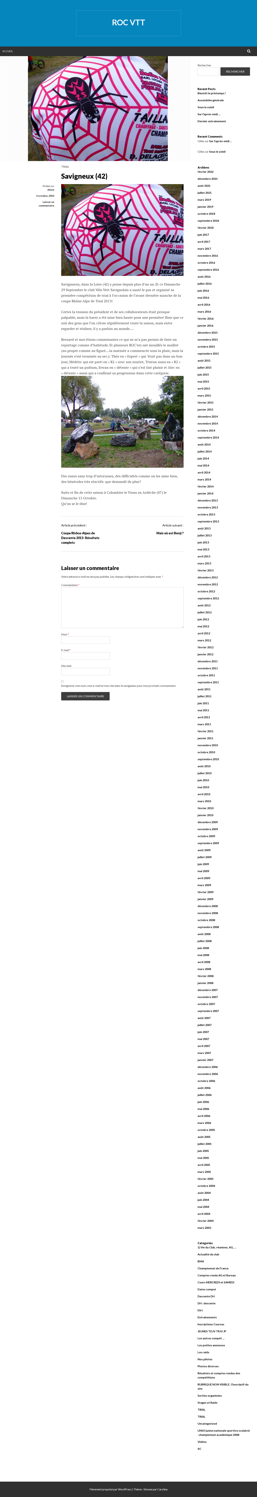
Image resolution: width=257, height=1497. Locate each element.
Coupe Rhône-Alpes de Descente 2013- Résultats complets (80, 537)
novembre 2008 (208, 913)
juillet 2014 (205, 451)
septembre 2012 (208, 598)
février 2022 (205, 171)
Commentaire (70, 585)
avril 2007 (204, 1045)
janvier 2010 (205, 815)
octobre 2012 (206, 591)
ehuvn (50, 189)
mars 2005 (204, 1171)
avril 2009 (204, 878)
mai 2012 (203, 626)
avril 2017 (204, 241)
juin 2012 (203, 619)
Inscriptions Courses (211, 1324)
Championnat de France (213, 1268)
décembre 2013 (208, 500)
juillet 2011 (205, 696)
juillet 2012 (205, 612)
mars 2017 (204, 248)
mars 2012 (204, 640)
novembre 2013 (208, 507)
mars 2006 (204, 1122)
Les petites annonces (211, 1345)
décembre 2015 (208, 332)
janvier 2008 (205, 983)
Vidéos (202, 1441)
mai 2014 (203, 465)
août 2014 (204, 444)
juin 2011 (203, 703)
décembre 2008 (208, 906)
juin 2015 (203, 374)
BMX (201, 1261)
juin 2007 (203, 1031)
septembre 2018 (208, 220)
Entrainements (207, 1317)
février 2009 (205, 892)
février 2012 (205, 647)
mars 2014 (204, 479)
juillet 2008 (205, 941)
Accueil (7, 51)
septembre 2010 (208, 759)
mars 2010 (204, 801)
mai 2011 (203, 710)
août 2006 (204, 1087)
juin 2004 (203, 1199)
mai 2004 (203, 1206)
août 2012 (204, 605)
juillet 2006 (205, 1094)
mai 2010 (203, 787)
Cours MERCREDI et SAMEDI (216, 1282)
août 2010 (204, 766)
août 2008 (204, 934)
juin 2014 (203, 458)
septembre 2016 (208, 269)
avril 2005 (204, 1164)
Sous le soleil (206, 107)
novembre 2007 (208, 997)
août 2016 (204, 276)
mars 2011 (204, 724)
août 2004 (204, 1192)
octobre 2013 (206, 514)
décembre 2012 (208, 577)
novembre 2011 (208, 668)
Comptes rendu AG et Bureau (217, 1275)
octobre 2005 (206, 1129)
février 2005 (205, 1178)
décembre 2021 (208, 178)
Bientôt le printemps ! (212, 93)
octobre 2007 (206, 1004)
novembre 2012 (208, 584)
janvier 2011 (205, 738)
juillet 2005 (205, 1143)
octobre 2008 (206, 920)
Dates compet (207, 1289)
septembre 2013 (208, 521)
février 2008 (205, 976)
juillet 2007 (205, 1024)
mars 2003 (204, 1227)
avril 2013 (204, 556)
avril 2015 (204, 388)
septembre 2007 (208, 1011)
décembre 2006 (208, 1066)
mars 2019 (204, 199)
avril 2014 (204, 472)
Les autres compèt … (211, 1338)
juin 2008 (203, 948)
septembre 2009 (208, 843)
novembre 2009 (208, 829)
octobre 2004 (206, 1185)
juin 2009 (203, 864)
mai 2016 (203, 297)
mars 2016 (204, 311)
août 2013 (204, 528)
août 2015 (204, 360)
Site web (66, 665)
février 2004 (205, 1220)
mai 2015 (203, 381)
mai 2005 (203, 1157)
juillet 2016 (205, 283)
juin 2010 (203, 780)
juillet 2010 (205, 773)
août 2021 (204, 185)
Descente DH (206, 1296)
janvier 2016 (205, 325)
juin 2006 (203, 1101)
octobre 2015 (206, 346)
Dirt (200, 1310)
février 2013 (205, 570)
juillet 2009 (205, 857)
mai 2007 (203, 1038)
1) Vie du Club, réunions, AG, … (217, 1247)
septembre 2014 (208, 437)
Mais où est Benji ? (170, 533)
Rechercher (204, 65)
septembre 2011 (208, 682)
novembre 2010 (208, 745)
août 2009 (204, 850)
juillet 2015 (205, 367)
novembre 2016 (208, 255)
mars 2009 (204, 885)
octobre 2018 (206, 213)
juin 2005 (203, 1150)
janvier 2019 (205, 206)
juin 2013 (203, 542)
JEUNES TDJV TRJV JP (212, 1331)
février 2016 (205, 318)
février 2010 (205, 808)
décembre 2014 (208, 416)
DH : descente (207, 1303)
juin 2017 (203, 234)
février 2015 (205, 402)
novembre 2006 (208, 1073)
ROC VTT (128, 22)
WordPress (124, 1489)
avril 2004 (204, 1213)
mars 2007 (204, 1052)
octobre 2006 (206, 1080)
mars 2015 (204, 395)
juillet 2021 (205, 192)
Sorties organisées (210, 1395)
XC (199, 1448)
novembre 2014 (208, 423)
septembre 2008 (208, 927)
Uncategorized (207, 1423)
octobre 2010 (206, 752)
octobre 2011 (206, 675)
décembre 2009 (208, 822)
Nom (65, 634)
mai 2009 (203, 871)
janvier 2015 (205, 409)
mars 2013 (204, 563)
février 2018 (205, 227)
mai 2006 (203, 1108)
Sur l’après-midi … (209, 114)
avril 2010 (204, 794)
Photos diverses (208, 1366)
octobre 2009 (206, 836)
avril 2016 (204, 304)
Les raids (203, 1352)
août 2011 (204, 689)
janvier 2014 (205, 493)
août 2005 (204, 1136)
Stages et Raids (207, 1402)
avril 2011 (204, 717)
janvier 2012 (205, 654)
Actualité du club (208, 1254)
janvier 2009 (205, 899)
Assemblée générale (211, 100)
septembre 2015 (208, 353)
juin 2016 (203, 290)
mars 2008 (204, 969)
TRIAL (65, 166)
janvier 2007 (205, 1059)
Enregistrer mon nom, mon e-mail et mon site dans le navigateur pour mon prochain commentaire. (118, 685)
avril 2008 (204, 962)
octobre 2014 (206, 430)
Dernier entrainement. (212, 121)
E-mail (66, 650)
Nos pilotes (205, 1359)
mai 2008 (203, 955)
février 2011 (205, 731)
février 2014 (205, 486)
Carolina (162, 1489)
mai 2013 (203, 549)
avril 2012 (204, 633)
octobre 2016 (206, 262)
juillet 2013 (205, 535)
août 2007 (204, 1018)
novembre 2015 (208, 339)
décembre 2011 (208, 661)
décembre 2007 (208, 990)
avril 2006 (204, 1115)
